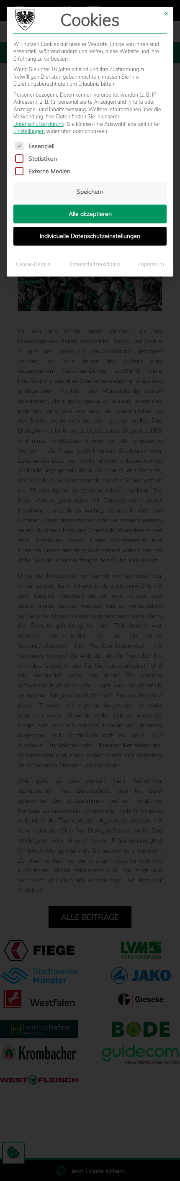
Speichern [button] (90, 191)
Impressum (151, 264)
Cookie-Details (33, 264)
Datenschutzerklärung (38, 124)
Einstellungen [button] (29, 131)
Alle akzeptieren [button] (90, 214)
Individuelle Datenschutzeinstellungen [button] (90, 236)
